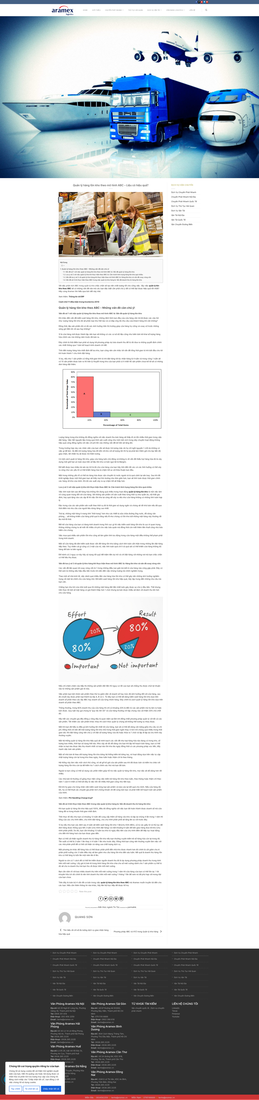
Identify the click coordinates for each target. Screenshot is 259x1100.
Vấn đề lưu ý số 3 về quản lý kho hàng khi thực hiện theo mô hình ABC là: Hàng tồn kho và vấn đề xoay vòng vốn (108, 277)
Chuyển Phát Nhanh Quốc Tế (184, 201)
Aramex (71, 291)
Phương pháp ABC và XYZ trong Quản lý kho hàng (136, 931)
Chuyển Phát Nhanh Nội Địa (183, 197)
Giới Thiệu (96, 10)
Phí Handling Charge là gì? (81, 798)
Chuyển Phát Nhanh (113, 10)
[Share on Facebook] (100, 898)
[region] (35, 1078)
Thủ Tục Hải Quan (135, 10)
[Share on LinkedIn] (121, 898)
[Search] (206, 10)
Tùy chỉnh (15, 1089)
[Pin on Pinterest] (116, 898)
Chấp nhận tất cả (51, 1089)
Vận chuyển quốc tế (140, 1008)
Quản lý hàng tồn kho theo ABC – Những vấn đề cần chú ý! (85, 269)
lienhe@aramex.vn (65, 1019)
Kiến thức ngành (105, 907)
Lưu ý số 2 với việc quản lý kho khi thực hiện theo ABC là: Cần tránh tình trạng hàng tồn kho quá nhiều (104, 275)
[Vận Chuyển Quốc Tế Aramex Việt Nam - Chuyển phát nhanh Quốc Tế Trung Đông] (64, 10)
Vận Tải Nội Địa (177, 215)
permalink (132, 907)
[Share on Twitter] (105, 898)
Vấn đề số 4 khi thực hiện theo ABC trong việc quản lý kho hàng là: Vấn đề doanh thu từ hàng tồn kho (104, 280)
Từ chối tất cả (31, 1089)
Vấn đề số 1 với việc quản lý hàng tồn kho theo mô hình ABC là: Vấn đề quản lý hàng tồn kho (100, 272)
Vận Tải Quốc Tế (178, 220)
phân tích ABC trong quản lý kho (80, 285)
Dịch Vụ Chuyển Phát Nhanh (183, 192)
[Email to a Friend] (111, 898)
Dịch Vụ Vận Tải (153, 10)
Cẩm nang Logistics (174, 10)
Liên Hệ (192, 10)
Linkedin (175, 1008)
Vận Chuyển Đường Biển (181, 224)
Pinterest (176, 1014)
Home (85, 10)
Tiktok (175, 1011)
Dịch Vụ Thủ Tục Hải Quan (182, 206)
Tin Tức (116, 907)
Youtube (175, 1016)
